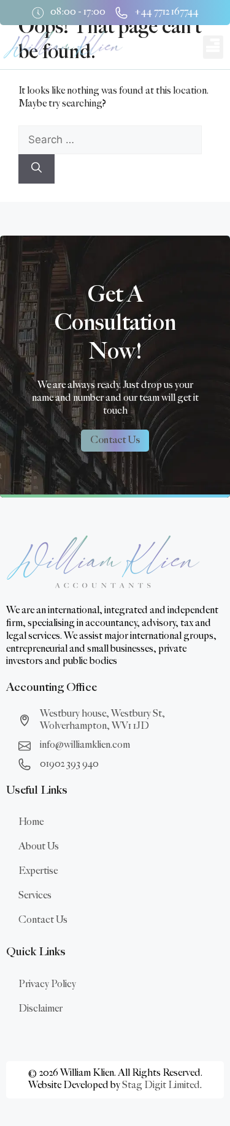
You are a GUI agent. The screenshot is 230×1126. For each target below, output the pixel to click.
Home (31, 822)
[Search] (36, 169)
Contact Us (42, 920)
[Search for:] (110, 140)
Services (35, 895)
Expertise (38, 871)
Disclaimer (40, 1009)
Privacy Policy (47, 984)
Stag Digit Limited (161, 1085)
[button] (213, 47)
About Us (38, 846)
